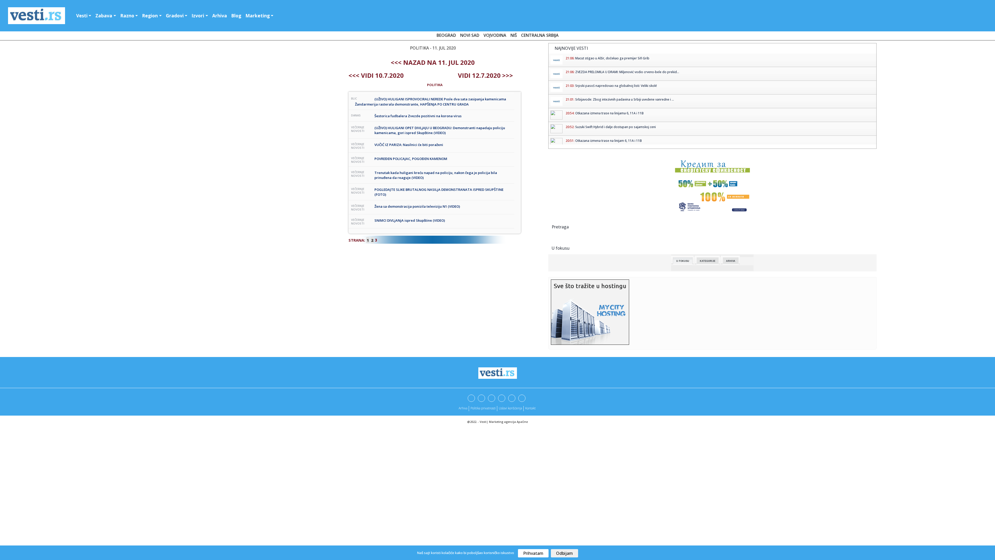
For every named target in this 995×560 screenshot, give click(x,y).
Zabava (103, 15)
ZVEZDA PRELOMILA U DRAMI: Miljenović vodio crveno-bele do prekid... (627, 72)
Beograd (446, 35)
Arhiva (219, 15)
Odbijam (564, 553)
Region (150, 15)
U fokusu (682, 261)
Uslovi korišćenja (510, 408)
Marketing (257, 15)
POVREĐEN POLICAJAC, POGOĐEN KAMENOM (410, 158)
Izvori (197, 15)
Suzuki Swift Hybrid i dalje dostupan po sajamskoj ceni (615, 127)
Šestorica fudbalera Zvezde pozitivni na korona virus (417, 116)
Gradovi (175, 15)
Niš (513, 35)
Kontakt (530, 408)
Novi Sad (469, 35)
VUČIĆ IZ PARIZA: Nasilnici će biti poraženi (408, 144)
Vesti (82, 15)
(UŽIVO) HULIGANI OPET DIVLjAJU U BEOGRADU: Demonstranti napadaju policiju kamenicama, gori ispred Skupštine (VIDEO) (439, 130)
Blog (236, 15)
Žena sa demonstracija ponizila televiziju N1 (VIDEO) (417, 206)
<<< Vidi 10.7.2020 (376, 75)
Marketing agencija (502, 422)
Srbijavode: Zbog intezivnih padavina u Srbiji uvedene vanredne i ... (624, 99)
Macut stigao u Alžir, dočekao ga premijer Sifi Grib (612, 58)
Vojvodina (495, 35)
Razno (127, 15)
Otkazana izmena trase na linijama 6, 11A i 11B (609, 113)
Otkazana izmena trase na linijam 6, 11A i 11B (608, 140)
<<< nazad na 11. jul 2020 (433, 62)
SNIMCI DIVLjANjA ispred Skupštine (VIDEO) (409, 220)
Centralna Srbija (540, 35)
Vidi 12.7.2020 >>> (485, 75)
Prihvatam (533, 553)
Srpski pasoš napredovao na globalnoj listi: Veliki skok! (616, 85)
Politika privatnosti (483, 408)
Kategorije (707, 261)
